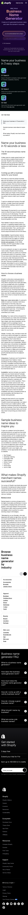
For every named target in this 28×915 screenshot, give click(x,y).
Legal (4, 890)
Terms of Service (7, 887)
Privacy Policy (6, 893)
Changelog (5, 853)
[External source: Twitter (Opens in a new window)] (7, 904)
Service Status (6, 872)
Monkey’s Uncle (6, 497)
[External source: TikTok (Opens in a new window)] (18, 904)
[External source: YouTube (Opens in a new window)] (11, 904)
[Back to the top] (4, 789)
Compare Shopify (7, 844)
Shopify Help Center (8, 863)
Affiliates (4, 834)
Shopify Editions (7, 800)
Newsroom (5, 809)
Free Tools (14, 8)
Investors (5, 806)
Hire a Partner (6, 869)
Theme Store (6, 825)
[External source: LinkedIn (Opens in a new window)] (22, 904)
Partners (4, 831)
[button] (26, 3)
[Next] (25, 574)
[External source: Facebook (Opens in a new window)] (3, 904)
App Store (5, 828)
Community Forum (7, 866)
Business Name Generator (14, 15)
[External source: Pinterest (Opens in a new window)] (3, 907)
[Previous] (21, 574)
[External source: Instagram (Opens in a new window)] (15, 904)
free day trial (10, 107)
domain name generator (7, 242)
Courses (4, 847)
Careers (4, 803)
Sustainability (6, 812)
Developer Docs (7, 822)
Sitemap (4, 896)
